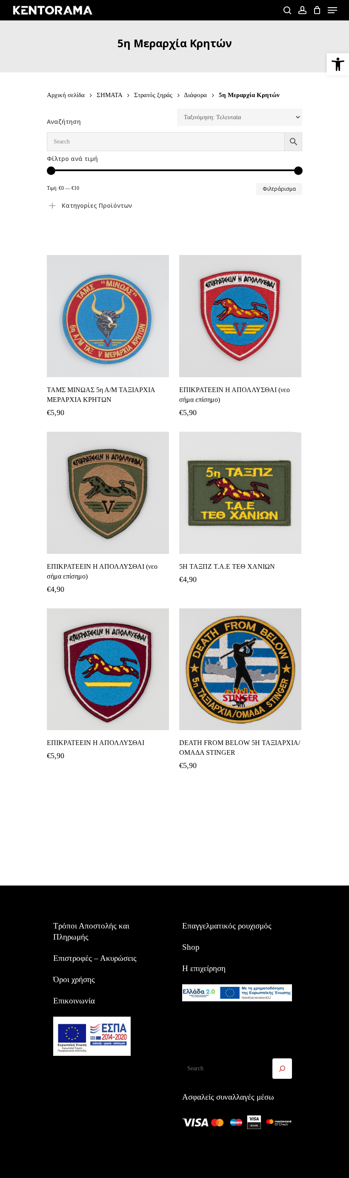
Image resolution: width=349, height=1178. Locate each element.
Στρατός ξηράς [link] (153, 94)
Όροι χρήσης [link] (74, 979)
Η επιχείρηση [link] (204, 968)
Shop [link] (191, 947)
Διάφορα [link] (195, 94)
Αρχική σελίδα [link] (66, 94)
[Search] (282, 1068)
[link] (338, 64)
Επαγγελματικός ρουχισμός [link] (227, 925)
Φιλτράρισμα (279, 188)
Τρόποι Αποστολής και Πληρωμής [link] (91, 931)
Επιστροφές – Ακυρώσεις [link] (95, 958)
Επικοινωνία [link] (74, 1000)
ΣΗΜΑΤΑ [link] (109, 94)
